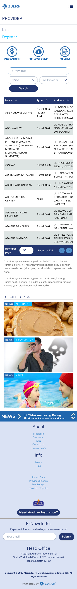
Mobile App (38, 484)
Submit (66, 536)
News (38, 462)
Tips (38, 465)
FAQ (38, 440)
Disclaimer (38, 437)
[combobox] (23, 80)
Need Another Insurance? (38, 512)
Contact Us (38, 444)
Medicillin (38, 433)
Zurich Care (38, 477)
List (5, 29)
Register (9, 37)
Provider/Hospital (38, 480)
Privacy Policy (38, 448)
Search (23, 88)
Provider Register (38, 488)
